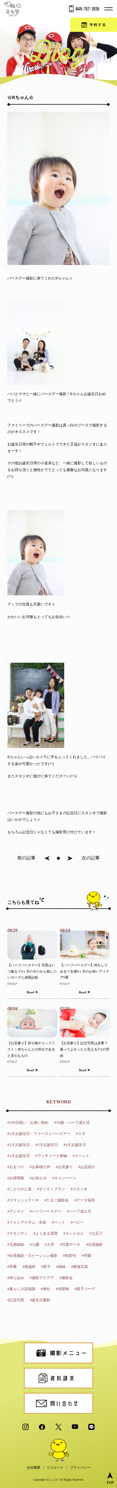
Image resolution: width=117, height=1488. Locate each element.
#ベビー (77, 1222)
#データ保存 (84, 1200)
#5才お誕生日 (18, 1156)
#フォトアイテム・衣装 (26, 1222)
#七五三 (96, 1233)
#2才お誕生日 (18, 1145)
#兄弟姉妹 (15, 1244)
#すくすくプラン (51, 1189)
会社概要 (33, 1468)
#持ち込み (15, 1278)
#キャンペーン (64, 1178)
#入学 (49, 1244)
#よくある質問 (46, 1233)
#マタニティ (17, 1233)
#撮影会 (66, 1278)
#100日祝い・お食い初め (28, 1122)
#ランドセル (73, 1233)
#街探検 (62, 1289)
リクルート (55, 1468)
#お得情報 (15, 1178)
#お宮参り (64, 1167)
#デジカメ (15, 1211)
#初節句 (69, 1255)
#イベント (81, 1156)
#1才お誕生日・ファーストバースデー (38, 1133)
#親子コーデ (85, 1289)
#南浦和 (28, 1267)
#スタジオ (79, 1189)
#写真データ (70, 1244)
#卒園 (86, 1255)
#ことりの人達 (19, 1189)
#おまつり (15, 1167)
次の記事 (91, 857)
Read (30, 992)
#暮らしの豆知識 (21, 1289)
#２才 (80, 1133)
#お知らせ (38, 1178)
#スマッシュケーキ (23, 1200)
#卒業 (12, 1267)
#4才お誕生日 (75, 1145)
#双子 (46, 1267)
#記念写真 (15, 1300)
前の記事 (26, 857)
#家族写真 (79, 1267)
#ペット (58, 1222)
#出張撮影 (94, 1244)
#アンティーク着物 (51, 1156)
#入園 (34, 1244)
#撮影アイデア (42, 1278)
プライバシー (80, 1468)
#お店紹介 (86, 1167)
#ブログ (12, 983)
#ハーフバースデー (45, 1211)
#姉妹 (61, 1267)
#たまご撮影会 (57, 1200)
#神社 (45, 1289)
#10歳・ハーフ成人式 (72, 1122)
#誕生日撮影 (40, 1300)
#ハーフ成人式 (79, 1211)
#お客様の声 (40, 1167)
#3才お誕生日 (46, 1145)
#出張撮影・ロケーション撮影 (32, 1255)
